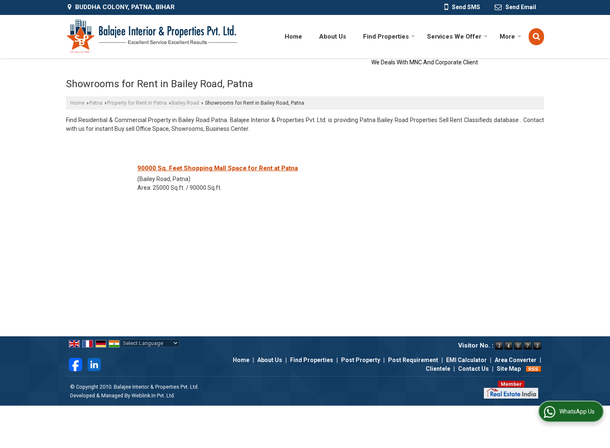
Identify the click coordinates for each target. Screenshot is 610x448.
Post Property (360, 360)
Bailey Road (185, 103)
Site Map (509, 368)
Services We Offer (454, 36)
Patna (95, 103)
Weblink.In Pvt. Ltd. (153, 395)
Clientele (438, 368)
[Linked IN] (94, 364)
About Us (332, 36)
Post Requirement (413, 360)
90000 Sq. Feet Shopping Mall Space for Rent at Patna (217, 168)
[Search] (536, 36)
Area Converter (516, 360)
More (507, 36)
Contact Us (473, 368)
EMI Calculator (466, 360)
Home (293, 36)
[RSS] (533, 368)
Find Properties (386, 36)
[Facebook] (75, 364)
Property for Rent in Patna (137, 103)
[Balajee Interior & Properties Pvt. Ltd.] (151, 36)
